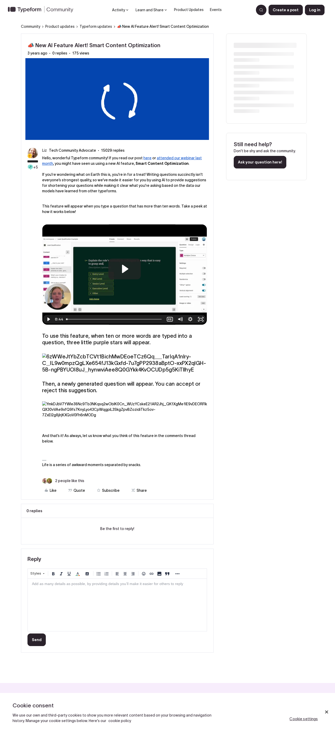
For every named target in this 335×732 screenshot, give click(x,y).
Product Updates (189, 10)
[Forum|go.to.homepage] (42, 10)
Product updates (60, 26)
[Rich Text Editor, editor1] (117, 605)
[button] (286, 10)
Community (30, 26)
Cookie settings (303, 719)
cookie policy (119, 721)
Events (216, 10)
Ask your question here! (260, 162)
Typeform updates (96, 26)
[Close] (326, 712)
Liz (44, 150)
